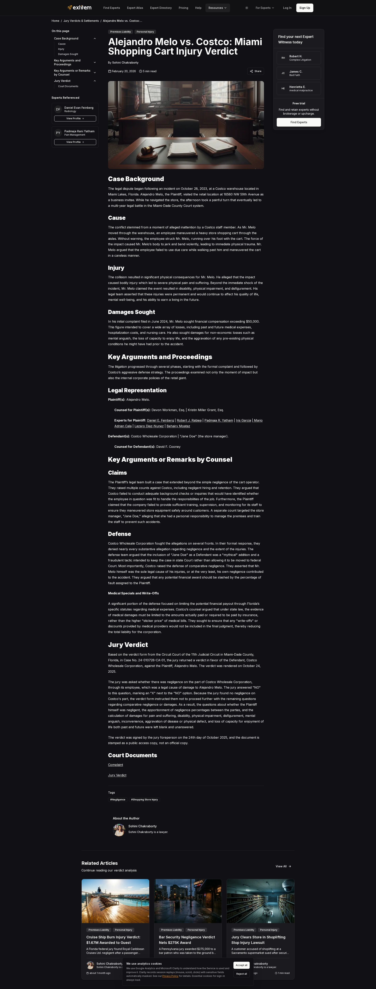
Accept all (241, 965)
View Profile (73, 118)
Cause (62, 43)
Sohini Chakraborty (125, 62)
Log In (287, 7)
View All (281, 866)
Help (198, 7)
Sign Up (304, 7)
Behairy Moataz (178, 426)
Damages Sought (68, 54)
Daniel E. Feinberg (160, 420)
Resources (216, 7)
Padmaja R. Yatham (218, 420)
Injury (61, 48)
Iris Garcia (243, 420)
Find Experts (111, 7)
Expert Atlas (135, 7)
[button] (287, 8)
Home (55, 20)
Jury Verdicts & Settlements (81, 20)
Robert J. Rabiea (189, 420)
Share (258, 71)
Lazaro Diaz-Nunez (149, 426)
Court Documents (68, 86)
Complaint (115, 765)
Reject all (241, 973)
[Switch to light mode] (246, 7)
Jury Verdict (117, 775)
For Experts (263, 7)
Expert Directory (161, 7)
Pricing (183, 7)
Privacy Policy (170, 975)
